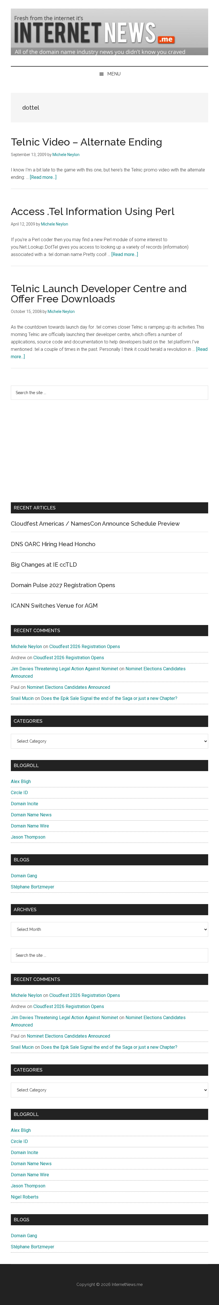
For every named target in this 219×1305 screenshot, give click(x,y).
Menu (114, 74)
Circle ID (19, 792)
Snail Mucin (22, 698)
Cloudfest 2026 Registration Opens (84, 646)
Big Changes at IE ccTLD (44, 564)
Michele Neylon (26, 646)
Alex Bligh (21, 781)
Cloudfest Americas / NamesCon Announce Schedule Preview (95, 523)
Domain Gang (24, 875)
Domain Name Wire (30, 826)
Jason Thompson (28, 837)
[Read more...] (43, 177)
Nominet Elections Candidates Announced (68, 687)
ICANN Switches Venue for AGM (54, 605)
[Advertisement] (109, 451)
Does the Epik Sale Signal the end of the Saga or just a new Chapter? (109, 698)
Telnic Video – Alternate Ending (86, 142)
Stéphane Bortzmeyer (32, 887)
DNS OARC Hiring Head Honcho (53, 544)
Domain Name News (31, 815)
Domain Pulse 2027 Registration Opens (63, 585)
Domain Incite (24, 803)
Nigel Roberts (24, 1197)
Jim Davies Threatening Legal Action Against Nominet (64, 668)
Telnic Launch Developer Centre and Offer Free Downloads (99, 293)
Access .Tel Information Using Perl (93, 211)
